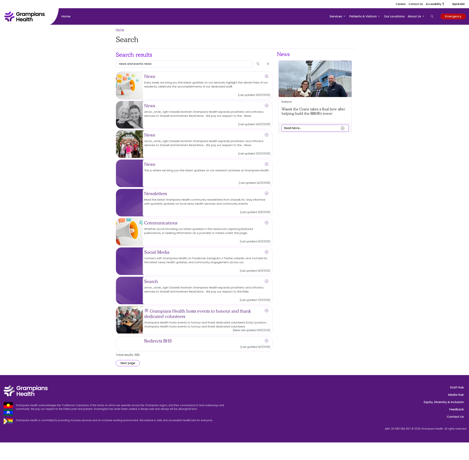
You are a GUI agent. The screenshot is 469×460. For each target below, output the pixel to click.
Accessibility (435, 4)
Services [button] (336, 16)
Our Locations (394, 16)
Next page (127, 363)
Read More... (314, 128)
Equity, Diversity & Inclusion (444, 402)
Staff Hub (457, 387)
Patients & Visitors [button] (363, 16)
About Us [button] (415, 16)
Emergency (453, 16)
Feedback (456, 409)
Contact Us (416, 4)
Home (66, 16)
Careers (401, 4)
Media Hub (456, 395)
